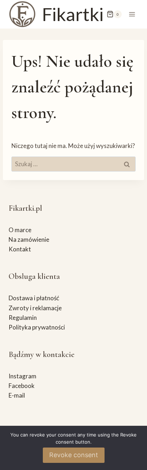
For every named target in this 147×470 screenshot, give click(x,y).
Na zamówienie (29, 239)
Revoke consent (73, 455)
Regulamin (23, 317)
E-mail (17, 395)
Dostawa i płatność (34, 298)
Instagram (22, 376)
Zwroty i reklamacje (35, 308)
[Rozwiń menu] (131, 14)
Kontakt (20, 249)
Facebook (22, 385)
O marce (20, 230)
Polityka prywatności (37, 327)
